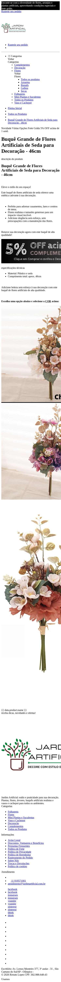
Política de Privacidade (19, 851)
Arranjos (25, 82)
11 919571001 (18, 880)
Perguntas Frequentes (19, 846)
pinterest (12, 906)
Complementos (22, 64)
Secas (24, 91)
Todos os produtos (30, 79)
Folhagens (19, 94)
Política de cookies (17, 866)
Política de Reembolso (19, 854)
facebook (12, 889)
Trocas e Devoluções (18, 863)
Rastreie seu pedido (11, 11)
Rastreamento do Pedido (20, 857)
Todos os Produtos (23, 99)
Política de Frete (16, 849)
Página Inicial (15, 108)
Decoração (19, 67)
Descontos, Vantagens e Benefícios (26, 843)
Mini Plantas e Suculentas (27, 96)
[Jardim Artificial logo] (13, 39)
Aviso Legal (14, 840)
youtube (12, 900)
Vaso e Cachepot (23, 102)
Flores (17, 70)
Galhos (24, 88)
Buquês (25, 85)
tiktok (11, 912)
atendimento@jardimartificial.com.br (26, 883)
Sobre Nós (13, 860)
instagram (13, 895)
